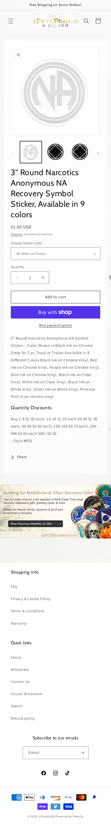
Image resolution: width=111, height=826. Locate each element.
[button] (11, 21)
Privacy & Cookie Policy (31, 598)
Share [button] (22, 456)
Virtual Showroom (27, 693)
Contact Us (20, 681)
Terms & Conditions (28, 610)
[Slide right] (98, 153)
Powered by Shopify (69, 816)
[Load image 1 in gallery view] (31, 152)
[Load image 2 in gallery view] (55, 152)
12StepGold (47, 816)
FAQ (14, 586)
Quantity (17, 267)
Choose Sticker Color (26, 243)
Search (17, 705)
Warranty (19, 623)
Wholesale (20, 669)
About (16, 657)
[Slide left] (13, 153)
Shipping (16, 234)
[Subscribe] (82, 752)
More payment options (55, 325)
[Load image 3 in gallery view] (80, 152)
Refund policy (23, 718)
